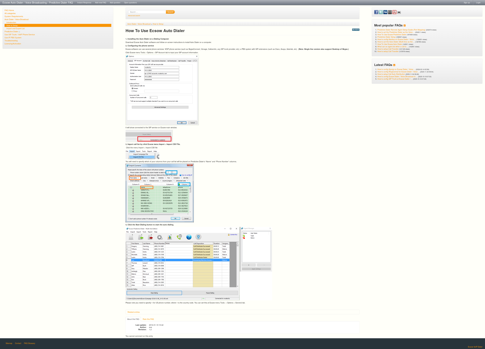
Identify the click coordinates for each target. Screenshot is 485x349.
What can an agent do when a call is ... (392, 46)
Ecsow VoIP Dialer (475, 346)
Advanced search (134, 15)
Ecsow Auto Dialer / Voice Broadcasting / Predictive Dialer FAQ (38, 2)
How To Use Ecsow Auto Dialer (389, 44)
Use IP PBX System (13, 37)
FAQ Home (9, 10)
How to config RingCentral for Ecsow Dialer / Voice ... (398, 71)
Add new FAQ (100, 2)
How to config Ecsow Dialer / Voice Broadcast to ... (397, 76)
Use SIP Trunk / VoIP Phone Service (20, 34)
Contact (18, 343)
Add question (115, 2)
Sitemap (9, 343)
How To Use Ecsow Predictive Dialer (391, 34)
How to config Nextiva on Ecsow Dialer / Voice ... (396, 39)
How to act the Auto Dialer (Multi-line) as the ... (396, 41)
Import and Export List (15, 28)
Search (170, 12)
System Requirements (14, 16)
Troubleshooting (11, 40)
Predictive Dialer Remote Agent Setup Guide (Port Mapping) (401, 29)
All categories (10, 13)
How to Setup (12, 25)
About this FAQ (133, 319)
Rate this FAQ (148, 319)
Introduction (11, 22)
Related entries (134, 312)
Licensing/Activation (13, 43)
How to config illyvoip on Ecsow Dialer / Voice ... (396, 69)
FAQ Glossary (29, 343)
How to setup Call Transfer (388, 49)
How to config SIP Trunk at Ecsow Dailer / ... (395, 79)
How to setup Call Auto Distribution (391, 74)
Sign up (467, 2)
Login (478, 2)
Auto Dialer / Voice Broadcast (17, 19)
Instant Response (84, 2)
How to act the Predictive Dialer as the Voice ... (396, 32)
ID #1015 (356, 30)
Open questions (130, 2)
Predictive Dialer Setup (386, 37)
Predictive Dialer (12, 31)
